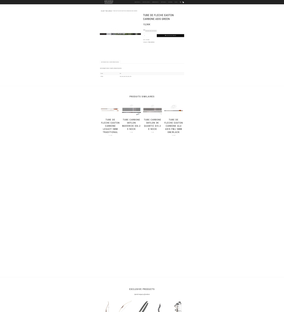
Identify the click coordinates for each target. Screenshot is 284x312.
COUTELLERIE (146, 2)
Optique (163, 2)
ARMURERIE (155, 2)
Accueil (102, 11)
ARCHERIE (137, 2)
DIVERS (170, 2)
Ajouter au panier (171, 35)
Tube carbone (108, 11)
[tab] (110, 62)
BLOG (176, 2)
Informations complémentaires (110, 62)
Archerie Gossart (108, 2)
